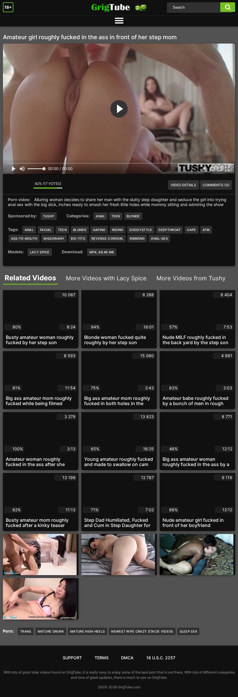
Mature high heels (87, 631)
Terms (102, 657)
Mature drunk (51, 631)
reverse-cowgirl (107, 238)
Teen (115, 216)
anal (29, 230)
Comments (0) (216, 185)
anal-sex (159, 238)
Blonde (133, 216)
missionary (54, 238)
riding (117, 230)
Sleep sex (188, 631)
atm (206, 230)
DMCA (127, 657)
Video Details (183, 185)
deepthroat (169, 230)
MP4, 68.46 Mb (101, 252)
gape (191, 230)
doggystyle (140, 230)
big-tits (78, 238)
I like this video (11, 185)
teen (62, 230)
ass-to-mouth (24, 238)
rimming (137, 238)
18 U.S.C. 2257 (160, 657)
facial (46, 230)
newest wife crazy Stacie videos (142, 631)
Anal (100, 216)
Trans (25, 631)
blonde (79, 230)
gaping (99, 230)
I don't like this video (24, 185)
